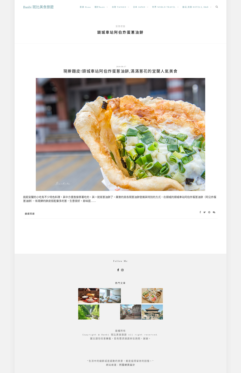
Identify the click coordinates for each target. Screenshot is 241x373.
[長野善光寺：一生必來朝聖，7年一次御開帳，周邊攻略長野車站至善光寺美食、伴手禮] (152, 312)
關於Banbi (100, 7)
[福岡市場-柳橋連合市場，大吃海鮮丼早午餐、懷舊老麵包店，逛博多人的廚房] (152, 296)
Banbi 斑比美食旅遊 (38, 7)
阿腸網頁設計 (127, 365)
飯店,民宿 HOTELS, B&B (195, 7)
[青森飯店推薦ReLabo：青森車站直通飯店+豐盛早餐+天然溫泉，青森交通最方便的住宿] (110, 296)
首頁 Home (85, 7)
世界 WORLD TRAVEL (164, 7)
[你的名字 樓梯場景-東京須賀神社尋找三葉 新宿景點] (130, 312)
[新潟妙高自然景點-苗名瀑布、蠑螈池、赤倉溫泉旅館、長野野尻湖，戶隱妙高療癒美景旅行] (88, 312)
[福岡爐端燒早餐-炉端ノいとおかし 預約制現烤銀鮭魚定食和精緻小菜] (88, 296)
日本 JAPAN (139, 7)
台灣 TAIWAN (119, 7)
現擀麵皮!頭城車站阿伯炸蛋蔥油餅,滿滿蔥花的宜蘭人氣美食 (120, 71)
